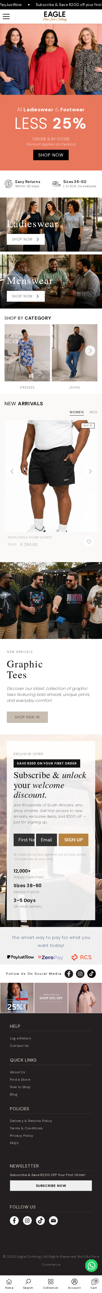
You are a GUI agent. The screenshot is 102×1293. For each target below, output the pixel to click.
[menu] (6, 16)
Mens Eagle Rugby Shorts (30, 537)
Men (93, 412)
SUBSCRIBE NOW (51, 1185)
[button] (95, 97)
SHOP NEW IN (27, 717)
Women (77, 412)
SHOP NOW (51, 155)
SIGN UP (73, 840)
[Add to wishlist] (89, 541)
